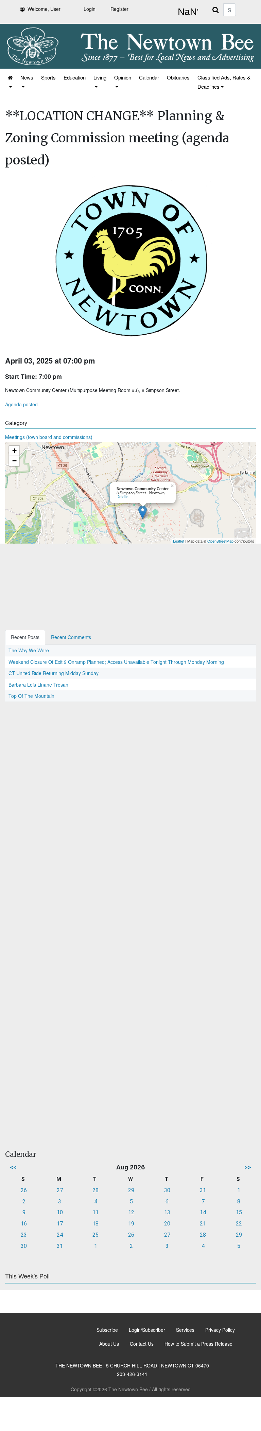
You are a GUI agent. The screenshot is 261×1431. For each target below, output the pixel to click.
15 (239, 1212)
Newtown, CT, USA (186, 11)
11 (95, 1212)
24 (60, 1235)
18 (95, 1223)
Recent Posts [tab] (25, 637)
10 (60, 1212)
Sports (48, 77)
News (26, 77)
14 (203, 1212)
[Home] (9, 82)
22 (239, 1223)
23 (24, 1235)
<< (13, 1167)
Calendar (149, 77)
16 (24, 1223)
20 (167, 1223)
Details (122, 496)
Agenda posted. (22, 404)
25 (95, 1235)
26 (24, 1190)
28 (95, 1190)
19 (131, 1223)
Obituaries (178, 77)
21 (203, 1223)
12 (131, 1212)
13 (167, 1212)
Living (99, 77)
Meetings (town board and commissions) (48, 437)
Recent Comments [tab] (71, 637)
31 (203, 1190)
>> (247, 1167)
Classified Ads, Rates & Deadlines (223, 82)
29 (131, 1190)
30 (167, 1190)
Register (119, 8)
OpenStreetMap (220, 541)
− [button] (14, 461)
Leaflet (178, 541)
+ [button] (14, 450)
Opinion (122, 77)
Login (89, 8)
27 (60, 1190)
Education (75, 77)
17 (60, 1223)
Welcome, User (44, 8)
